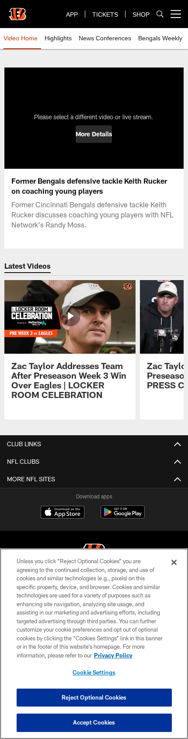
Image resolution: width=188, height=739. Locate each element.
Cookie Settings (94, 672)
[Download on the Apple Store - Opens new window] (62, 513)
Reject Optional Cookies (94, 697)
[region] (94, 643)
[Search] (160, 14)
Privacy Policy (113, 655)
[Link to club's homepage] (17, 11)
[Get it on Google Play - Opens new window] (122, 516)
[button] (94, 134)
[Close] (174, 562)
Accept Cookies (94, 722)
